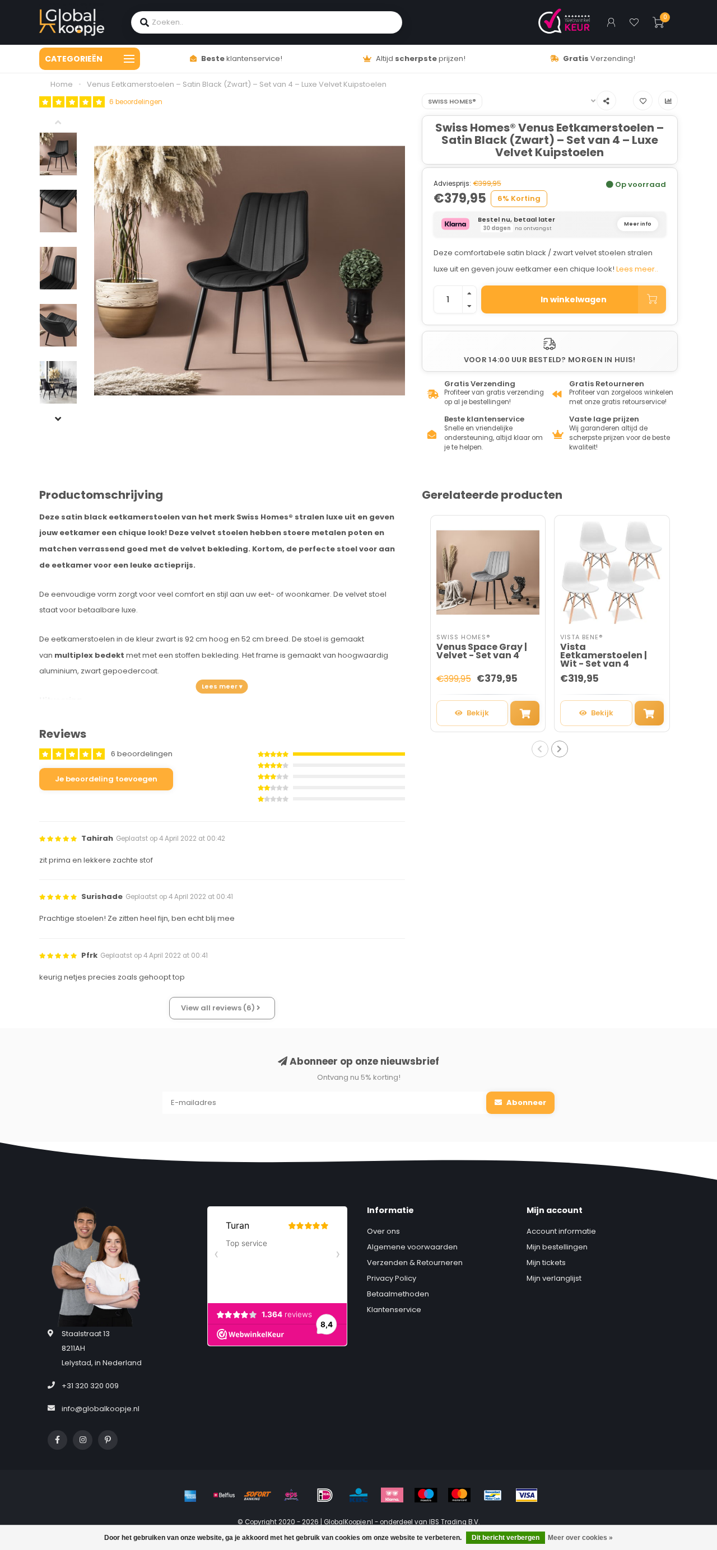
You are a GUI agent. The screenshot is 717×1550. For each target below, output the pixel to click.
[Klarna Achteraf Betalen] (392, 1495)
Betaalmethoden (398, 1294)
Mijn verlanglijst (554, 1278)
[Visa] (527, 1495)
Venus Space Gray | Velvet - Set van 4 (481, 651)
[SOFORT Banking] (258, 1495)
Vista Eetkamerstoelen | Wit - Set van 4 (603, 655)
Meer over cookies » (580, 1538)
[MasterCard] (459, 1495)
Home (61, 84)
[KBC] (358, 1495)
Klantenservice (394, 1309)
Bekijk (478, 713)
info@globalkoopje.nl (100, 1408)
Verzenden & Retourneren (415, 1262)
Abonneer (525, 1102)
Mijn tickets (546, 1262)
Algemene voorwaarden (412, 1247)
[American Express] (190, 1495)
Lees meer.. (637, 269)
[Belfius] (224, 1495)
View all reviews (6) (219, 1008)
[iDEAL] (325, 1495)
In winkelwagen (574, 299)
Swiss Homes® (452, 101)
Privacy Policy (391, 1278)
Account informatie (561, 1231)
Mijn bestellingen (557, 1247)
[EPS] (291, 1495)
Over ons (383, 1231)
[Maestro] (426, 1495)
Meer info (637, 224)
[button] (66, 123)
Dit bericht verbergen (505, 1538)
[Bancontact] (493, 1495)
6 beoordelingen (135, 101)
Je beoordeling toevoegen (106, 779)
